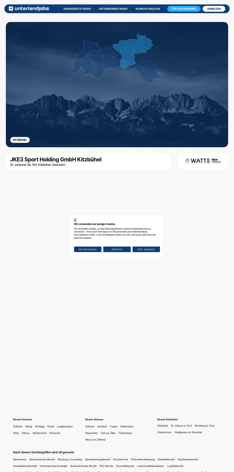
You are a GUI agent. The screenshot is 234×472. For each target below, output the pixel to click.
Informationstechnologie (53, 465)
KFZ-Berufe (106, 465)
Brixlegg (39, 426)
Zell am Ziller (108, 433)
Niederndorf (39, 433)
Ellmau (26, 433)
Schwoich (54, 433)
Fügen (114, 426)
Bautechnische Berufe (42, 459)
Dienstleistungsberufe (97, 459)
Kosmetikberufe (125, 465)
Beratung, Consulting (70, 459)
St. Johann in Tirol (181, 425)
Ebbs (16, 433)
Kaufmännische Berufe (83, 465)
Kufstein (17, 426)
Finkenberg (125, 433)
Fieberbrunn (164, 432)
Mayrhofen (91, 433)
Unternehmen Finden (113, 8)
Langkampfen (65, 426)
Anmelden (214, 8)
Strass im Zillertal (95, 439)
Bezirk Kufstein (22, 419)
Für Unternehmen (184, 8)
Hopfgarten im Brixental (188, 432)
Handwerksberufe (188, 459)
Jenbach (102, 426)
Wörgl (28, 426)
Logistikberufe (175, 465)
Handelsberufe (166, 459)
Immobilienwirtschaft (25, 465)
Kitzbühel (162, 425)
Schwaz (89, 426)
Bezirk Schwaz (94, 419)
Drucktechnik (120, 459)
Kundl (50, 426)
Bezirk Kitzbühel (167, 419)
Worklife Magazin (147, 8)
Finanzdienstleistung (143, 459)
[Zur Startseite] (29, 8)
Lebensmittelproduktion (150, 465)
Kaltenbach (126, 426)
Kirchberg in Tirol (204, 425)
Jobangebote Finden (77, 8)
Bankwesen (20, 459)
